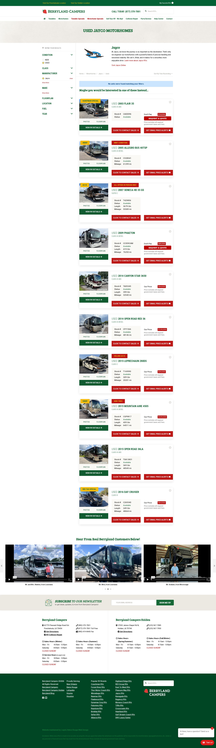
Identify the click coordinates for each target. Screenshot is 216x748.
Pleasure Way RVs (122, 690)
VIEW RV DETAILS (93, 127)
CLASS (45, 68)
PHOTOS (86, 122)
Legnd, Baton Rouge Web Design (74, 730)
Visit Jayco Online (119, 65)
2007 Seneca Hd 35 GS (128, 191)
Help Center (158, 19)
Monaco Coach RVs (123, 702)
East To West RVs (122, 687)
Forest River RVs (98, 687)
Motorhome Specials (95, 19)
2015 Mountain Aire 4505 (130, 407)
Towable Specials (78, 19)
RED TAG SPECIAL (89, 489)
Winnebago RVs (97, 693)
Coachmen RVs (97, 684)
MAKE (44, 88)
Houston (70, 696)
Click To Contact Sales (125, 130)
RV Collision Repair (54, 635)
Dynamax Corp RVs (99, 702)
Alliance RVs (96, 718)
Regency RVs (120, 699)
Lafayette (70, 690)
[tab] (57, 55)
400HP (85, 143)
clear (71, 78)
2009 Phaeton (123, 234)
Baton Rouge (72, 687)
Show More (45, 82)
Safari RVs (95, 715)
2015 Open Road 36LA (127, 450)
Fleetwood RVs (97, 699)
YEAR (44, 114)
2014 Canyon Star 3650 (129, 277)
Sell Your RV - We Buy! (114, 19)
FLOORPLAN (47, 98)
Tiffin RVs (119, 705)
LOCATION (46, 103)
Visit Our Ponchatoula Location (54, 3)
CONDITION (47, 55)
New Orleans (72, 684)
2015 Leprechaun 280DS (129, 362)
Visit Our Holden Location (80, 3)
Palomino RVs (97, 705)
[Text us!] (207, 743)
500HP (85, 401)
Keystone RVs (96, 708)
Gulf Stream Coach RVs (125, 715)
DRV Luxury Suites (122, 718)
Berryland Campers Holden (53, 690)
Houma (70, 693)
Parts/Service (146, 19)
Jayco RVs (119, 693)
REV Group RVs (121, 684)
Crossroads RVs (122, 708)
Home (81, 74)
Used (107, 74)
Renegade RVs (121, 696)
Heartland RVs (121, 711)
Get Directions (52, 632)
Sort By (162, 74)
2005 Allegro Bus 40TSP (129, 149)
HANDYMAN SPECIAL (90, 101)
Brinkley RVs (96, 711)
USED (47, 63)
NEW (47, 60)
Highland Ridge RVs (123, 681)
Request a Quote (157, 118)
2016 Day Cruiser (125, 493)
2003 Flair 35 (123, 105)
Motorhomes (63, 19)
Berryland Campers (50, 687)
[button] (1, 566)
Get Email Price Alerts (157, 130)
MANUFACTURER (49, 73)
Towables (52, 19)
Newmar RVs (96, 696)
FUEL (44, 108)
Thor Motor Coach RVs (100, 690)
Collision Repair (132, 19)
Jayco (47, 78)
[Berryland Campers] (63, 11)
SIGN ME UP (165, 602)
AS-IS (85, 185)
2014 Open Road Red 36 (128, 320)
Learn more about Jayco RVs (135, 60)
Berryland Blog (48, 693)
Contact (169, 19)
